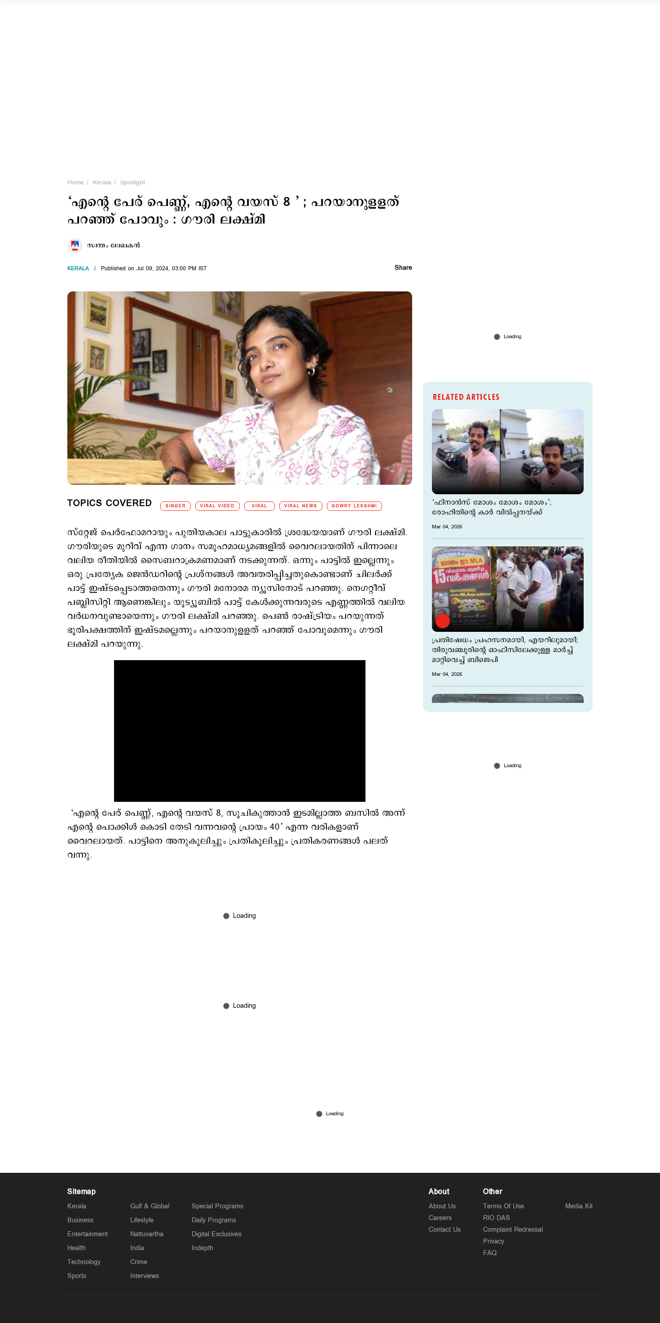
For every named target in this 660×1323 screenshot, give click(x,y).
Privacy (493, 1241)
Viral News (300, 506)
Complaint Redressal (513, 1229)
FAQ (490, 1253)
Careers (440, 1218)
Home (75, 182)
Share (403, 268)
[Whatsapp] (288, 1309)
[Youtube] (372, 1309)
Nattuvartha (146, 1234)
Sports (76, 1276)
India (137, 1248)
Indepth (202, 1248)
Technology (84, 1262)
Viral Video (217, 506)
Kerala (102, 182)
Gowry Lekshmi (354, 506)
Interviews (144, 1276)
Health (76, 1248)
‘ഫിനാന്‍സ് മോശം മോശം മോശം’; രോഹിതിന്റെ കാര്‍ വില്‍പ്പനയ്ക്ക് (491, 508)
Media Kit (579, 1206)
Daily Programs (214, 1220)
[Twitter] (309, 1309)
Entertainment (87, 1234)
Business (80, 1220)
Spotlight (132, 182)
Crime (138, 1262)
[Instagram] (330, 1309)
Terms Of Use (503, 1206)
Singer (176, 506)
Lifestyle (142, 1220)
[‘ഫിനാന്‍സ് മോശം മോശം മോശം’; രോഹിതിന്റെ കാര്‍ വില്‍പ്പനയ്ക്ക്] (508, 451)
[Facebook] (351, 1309)
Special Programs (217, 1206)
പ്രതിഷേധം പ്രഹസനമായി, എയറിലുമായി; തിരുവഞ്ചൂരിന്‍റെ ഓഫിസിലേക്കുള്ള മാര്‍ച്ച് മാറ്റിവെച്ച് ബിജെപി (505, 650)
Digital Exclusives (217, 1234)
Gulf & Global (149, 1206)
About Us (442, 1206)
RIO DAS (496, 1218)
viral (260, 506)
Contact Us (445, 1229)
